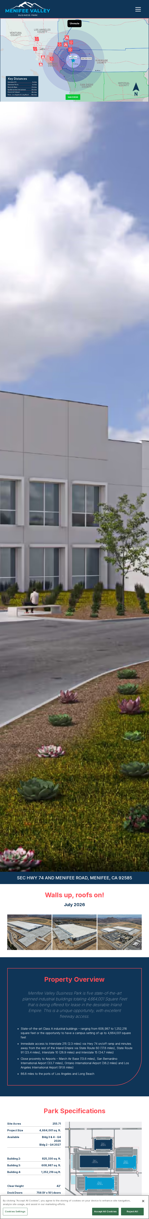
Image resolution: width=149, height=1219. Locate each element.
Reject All (132, 1211)
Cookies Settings (15, 1211)
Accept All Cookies (105, 1211)
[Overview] (28, 9)
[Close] (143, 1201)
